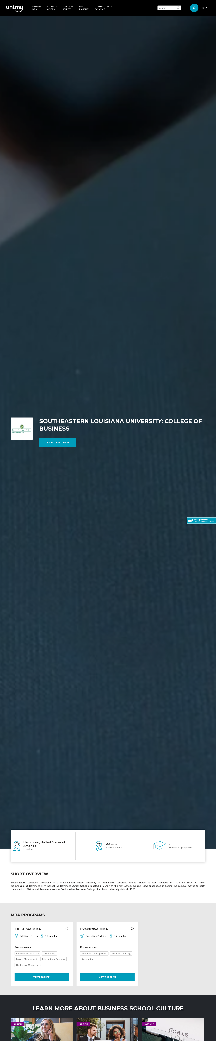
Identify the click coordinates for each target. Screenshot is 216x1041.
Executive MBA (94, 929)
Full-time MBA (28, 929)
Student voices (52, 8)
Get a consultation (57, 442)
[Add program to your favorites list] (66, 929)
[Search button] (178, 8)
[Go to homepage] (14, 9)
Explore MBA (36, 8)
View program (41, 977)
